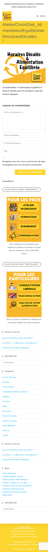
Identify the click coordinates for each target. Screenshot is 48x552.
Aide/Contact (7, 495)
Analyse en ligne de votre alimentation (17, 486)
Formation (6, 401)
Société (5, 435)
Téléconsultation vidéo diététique (15, 479)
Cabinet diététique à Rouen (12, 476)
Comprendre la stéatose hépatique (15, 348)
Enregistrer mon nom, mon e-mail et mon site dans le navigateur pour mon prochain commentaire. (23, 163)
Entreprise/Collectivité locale (13, 489)
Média (4, 406)
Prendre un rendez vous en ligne (14, 483)
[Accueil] (3, 41)
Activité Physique (9, 377)
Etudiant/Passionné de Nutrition (14, 492)
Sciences (6, 430)
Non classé (6, 411)
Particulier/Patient (9, 473)
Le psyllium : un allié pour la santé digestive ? (20, 343)
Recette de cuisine (9, 421)
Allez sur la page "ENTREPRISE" (21, 189)
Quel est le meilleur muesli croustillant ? (17, 338)
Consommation (8, 387)
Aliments (5, 382)
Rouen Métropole (8, 426)
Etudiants (6, 397)
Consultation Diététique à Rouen (14, 392)
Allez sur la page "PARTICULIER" (22, 264)
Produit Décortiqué (9, 416)
